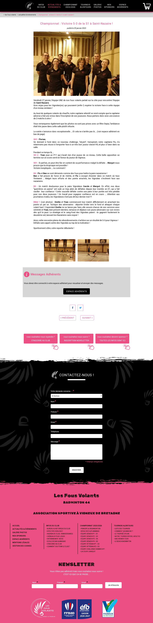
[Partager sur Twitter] (80, 308)
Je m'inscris (113, 585)
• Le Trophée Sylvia (121, 534)
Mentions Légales (20, 542)
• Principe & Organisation (90, 529)
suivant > (87, 318)
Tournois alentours (123, 526)
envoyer (76, 470)
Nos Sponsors (19, 536)
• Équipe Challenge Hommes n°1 (92, 549)
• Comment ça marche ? (123, 531)
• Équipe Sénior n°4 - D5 (89, 541)
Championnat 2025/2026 (91, 526)
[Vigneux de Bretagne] (110, 617)
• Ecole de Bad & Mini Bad (56, 541)
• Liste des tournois (122, 529)
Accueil (16, 526)
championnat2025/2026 (70, 6)
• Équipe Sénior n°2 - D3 (89, 536)
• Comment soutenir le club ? (58, 546)
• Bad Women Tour (121, 539)
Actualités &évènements (54, 6)
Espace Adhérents (76, 291)
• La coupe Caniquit (88, 551)
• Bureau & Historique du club (58, 529)
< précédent (67, 318)
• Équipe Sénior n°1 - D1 (89, 534)
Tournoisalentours (85, 6)
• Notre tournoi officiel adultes (127, 536)
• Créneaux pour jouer (55, 536)
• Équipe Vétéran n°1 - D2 (89, 544)
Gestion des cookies (21, 546)
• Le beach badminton (122, 541)
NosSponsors (109, 6)
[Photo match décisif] (93, 250)
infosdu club (41, 6)
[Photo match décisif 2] (59, 250)
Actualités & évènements (24, 529)
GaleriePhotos (97, 6)
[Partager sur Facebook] (72, 308)
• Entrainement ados (54, 539)
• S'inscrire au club (54, 544)
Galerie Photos (19, 532)
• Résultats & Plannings (89, 531)
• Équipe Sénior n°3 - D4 (89, 539)
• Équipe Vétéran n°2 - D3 (89, 546)
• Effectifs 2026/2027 (54, 531)
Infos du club (52, 526)
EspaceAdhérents (122, 6)
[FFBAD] (77, 619)
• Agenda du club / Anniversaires (59, 534)
